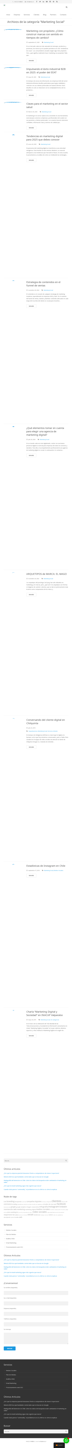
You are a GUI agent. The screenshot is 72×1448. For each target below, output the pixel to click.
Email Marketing (11, 1243)
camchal (24, 1201)
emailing (14, 1204)
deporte (64, 1201)
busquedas (18, 1201)
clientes (56, 1201)
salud (16, 1215)
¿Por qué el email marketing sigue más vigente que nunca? (22, 1186)
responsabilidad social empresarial (55, 1212)
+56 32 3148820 (18, 2)
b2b (5, 1201)
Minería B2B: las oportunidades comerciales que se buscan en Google (26, 1177)
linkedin (63, 1206)
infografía (43, 1206)
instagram (53, 1206)
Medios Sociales (58, 870)
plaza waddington (12, 1212)
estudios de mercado (49, 1204)
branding (10, 1201)
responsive (8, 1215)
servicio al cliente (23, 1215)
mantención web (10, 1209)
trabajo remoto (44, 1215)
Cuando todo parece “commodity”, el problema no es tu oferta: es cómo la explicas (30, 1189)
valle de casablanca (58, 1215)
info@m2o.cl (30, 2)
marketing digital (30, 1209)
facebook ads (7, 1207)
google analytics (21, 1207)
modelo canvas (54, 1209)
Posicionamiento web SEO (14, 1247)
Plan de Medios (11, 1234)
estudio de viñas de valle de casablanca (33, 1204)
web (20, 1217)
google (13, 1207)
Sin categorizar (55, 1020)
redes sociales (39, 1211)
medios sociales (43, 1209)
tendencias (36, 1215)
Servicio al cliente (53, 731)
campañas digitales (34, 1201)
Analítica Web (10, 1239)
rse (13, 1215)
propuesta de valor (27, 1212)
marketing (21, 1209)
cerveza (44, 1201)
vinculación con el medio (11, 1217)
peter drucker (61, 1209)
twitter (51, 1215)
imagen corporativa (33, 1207)
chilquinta (48, 1201)
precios (20, 1212)
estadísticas (20, 1204)
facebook (61, 1203)
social (30, 1214)
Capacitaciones (32, 731)
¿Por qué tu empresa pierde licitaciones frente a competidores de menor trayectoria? (31, 1173)
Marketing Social (48, 42)
